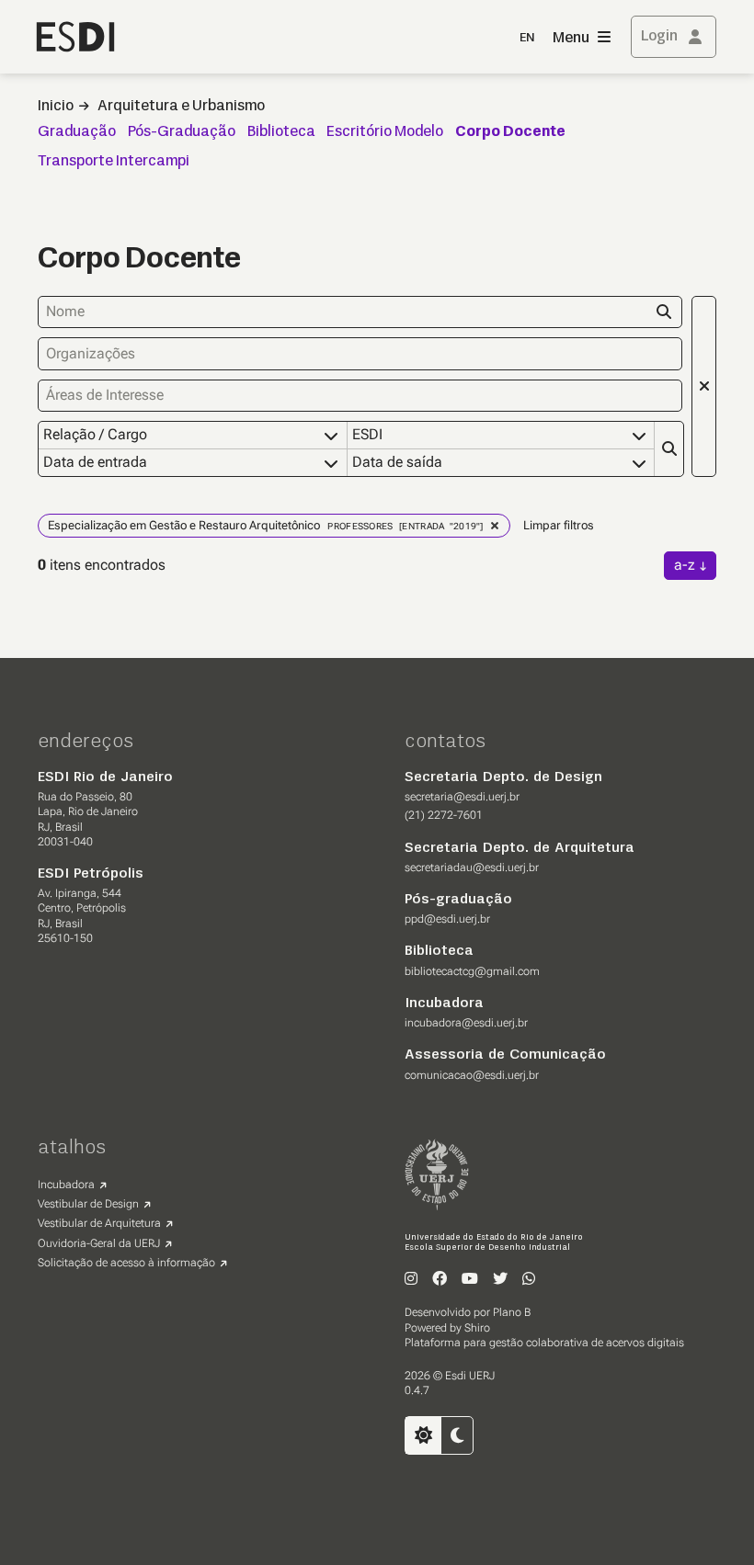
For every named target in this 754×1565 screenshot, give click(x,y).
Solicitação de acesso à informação (126, 1262)
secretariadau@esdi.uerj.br (472, 867)
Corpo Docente (510, 132)
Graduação (77, 132)
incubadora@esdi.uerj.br (466, 1022)
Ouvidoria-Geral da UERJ (99, 1243)
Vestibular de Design (88, 1203)
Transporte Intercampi (113, 161)
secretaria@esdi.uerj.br (462, 796)
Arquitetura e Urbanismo (181, 106)
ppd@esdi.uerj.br (447, 919)
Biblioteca (281, 132)
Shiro (477, 1327)
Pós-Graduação (181, 132)
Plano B (512, 1312)
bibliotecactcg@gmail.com (472, 971)
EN (527, 38)
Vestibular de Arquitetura (99, 1223)
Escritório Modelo (384, 132)
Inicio (56, 106)
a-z (684, 564)
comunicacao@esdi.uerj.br (472, 1075)
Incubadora (66, 1184)
